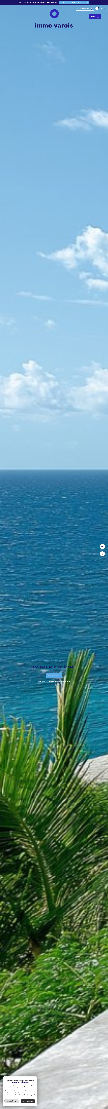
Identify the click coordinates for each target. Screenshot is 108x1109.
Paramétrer (11, 1101)
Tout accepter (28, 1101)
